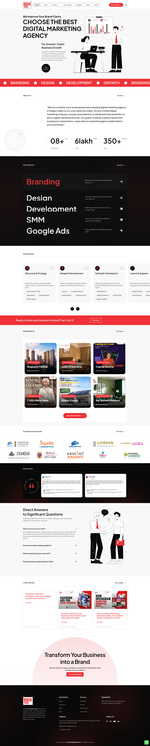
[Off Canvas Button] (126, 5)
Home (37, 5)
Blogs (88, 5)
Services (54, 5)
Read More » (29, 602)
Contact (96, 5)
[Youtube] (114, 721)
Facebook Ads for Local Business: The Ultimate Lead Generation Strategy (73, 615)
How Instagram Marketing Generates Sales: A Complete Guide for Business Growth (110, 615)
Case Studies (67, 5)
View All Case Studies (73, 415)
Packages (79, 5)
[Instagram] (111, 721)
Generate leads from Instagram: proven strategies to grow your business (38, 596)
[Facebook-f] (107, 721)
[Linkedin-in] (118, 721)
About (45, 5)
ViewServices (46, 68)
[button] (121, 165)
